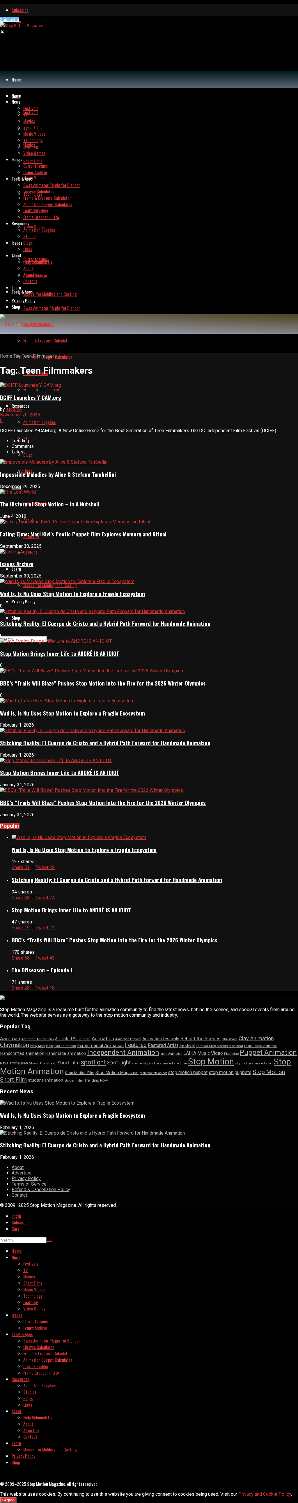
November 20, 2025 (20, 415)
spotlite (137, 1063)
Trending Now (96, 1080)
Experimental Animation (100, 1045)
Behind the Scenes (200, 1038)
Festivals (30, 112)
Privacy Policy (23, 601)
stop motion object (153, 1073)
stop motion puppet (187, 1072)
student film (73, 1080)
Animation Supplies (39, 422)
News (16, 101)
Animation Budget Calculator (47, 204)
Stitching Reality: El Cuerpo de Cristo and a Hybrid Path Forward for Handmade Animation (105, 623)
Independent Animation (123, 1053)
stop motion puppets (230, 1072)
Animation (103, 1038)
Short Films (32, 161)
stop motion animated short (254, 1063)
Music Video (210, 1053)
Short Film (68, 1063)
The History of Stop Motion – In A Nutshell (49, 504)
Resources (20, 405)
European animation (61, 1046)
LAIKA (189, 1053)
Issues (17, 242)
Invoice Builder (35, 210)
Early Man (37, 1046)
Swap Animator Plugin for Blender (51, 308)
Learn (16, 569)
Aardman (10, 1038)
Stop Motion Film (79, 1073)
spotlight (93, 1062)
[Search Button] (49, 1241)
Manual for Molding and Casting (50, 585)
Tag (17, 356)
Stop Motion (211, 1061)
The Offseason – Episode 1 (42, 970)
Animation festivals (160, 1038)
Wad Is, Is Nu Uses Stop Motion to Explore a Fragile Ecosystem (72, 594)
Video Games (34, 226)
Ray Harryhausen (14, 1063)
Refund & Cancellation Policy (41, 1189)
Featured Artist (163, 1045)
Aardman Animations (37, 1039)
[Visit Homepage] (21, 25)
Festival (187, 1045)
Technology (32, 140)
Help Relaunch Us (37, 262)
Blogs (28, 454)
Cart (15, 1228)
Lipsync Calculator (38, 191)
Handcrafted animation (22, 1053)
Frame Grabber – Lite (41, 389)
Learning (30, 146)
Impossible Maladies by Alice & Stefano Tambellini (58, 474)
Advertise (31, 274)
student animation (45, 1080)
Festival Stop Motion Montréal (219, 1046)
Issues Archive (35, 172)
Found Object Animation (260, 1046)
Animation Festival (128, 1039)
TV (25, 114)
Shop (16, 617)
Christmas (229, 1039)
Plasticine (231, 1054)
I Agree (8, 1500)
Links (27, 249)
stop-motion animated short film (165, 1063)
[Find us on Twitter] (2, 32)
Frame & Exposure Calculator (47, 340)
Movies (29, 121)
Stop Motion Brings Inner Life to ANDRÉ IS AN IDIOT (59, 653)
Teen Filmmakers (39, 356)
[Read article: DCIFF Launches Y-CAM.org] (149, 385)
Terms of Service (29, 1184)
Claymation (14, 1044)
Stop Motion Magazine (117, 1072)
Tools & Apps (22, 291)
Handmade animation (65, 1053)
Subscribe (20, 10)
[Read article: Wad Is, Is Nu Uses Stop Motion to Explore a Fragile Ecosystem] (155, 837)
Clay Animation (256, 1038)
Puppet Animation (268, 1052)
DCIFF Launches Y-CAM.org (30, 397)
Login (16, 1216)
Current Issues (35, 166)
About (17, 255)
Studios (29, 438)
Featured (136, 1045)
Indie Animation (171, 1054)
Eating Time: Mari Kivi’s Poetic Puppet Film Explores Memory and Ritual (83, 534)
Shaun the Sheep (42, 1063)
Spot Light (119, 1062)
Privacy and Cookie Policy (264, 1494)
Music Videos (34, 177)
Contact (30, 281)
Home (16, 79)
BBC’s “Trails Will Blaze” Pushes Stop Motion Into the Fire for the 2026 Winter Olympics (103, 683)
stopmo (14, 409)
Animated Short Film (73, 1038)
